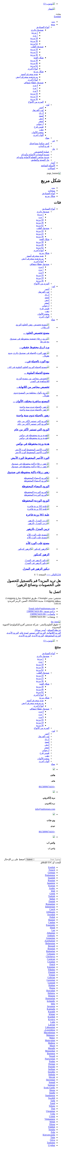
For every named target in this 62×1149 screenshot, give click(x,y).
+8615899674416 (47, 786)
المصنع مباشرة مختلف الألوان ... (31, 401)
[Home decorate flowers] (38, 520)
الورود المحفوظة (53, 635)
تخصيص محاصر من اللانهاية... (33, 386)
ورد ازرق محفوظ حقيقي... (34, 347)
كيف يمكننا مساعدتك (39, 143)
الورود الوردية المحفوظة (35, 500)
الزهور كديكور (41, 554)
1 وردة (35, 32)
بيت (53, 21)
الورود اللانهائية (54, 633)
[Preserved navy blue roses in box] (30, 463)
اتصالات (51, 168)
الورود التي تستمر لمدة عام (33, 633)
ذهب (41, 129)
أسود (41, 115)
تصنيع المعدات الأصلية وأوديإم (35, 154)
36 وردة (34, 41)
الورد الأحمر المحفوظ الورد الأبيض (30, 457)
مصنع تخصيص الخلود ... (36, 332)
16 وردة (34, 49)
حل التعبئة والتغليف (40, 160)
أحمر (41, 107)
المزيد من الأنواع (36, 102)
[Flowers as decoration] (41, 549)
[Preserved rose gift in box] (34, 435)
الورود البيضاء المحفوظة (35, 486)
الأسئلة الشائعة (48, 165)
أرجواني (40, 124)
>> (47, 574)
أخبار (52, 163)
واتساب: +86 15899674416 (42, 614)
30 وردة (34, 60)
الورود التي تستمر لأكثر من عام (31, 429)
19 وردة (34, 96)
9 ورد (35, 91)
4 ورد (35, 85)
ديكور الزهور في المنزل (36, 568)
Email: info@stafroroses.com (42, 608)
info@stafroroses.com (45, 809)
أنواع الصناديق (42, 27)
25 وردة (34, 52)
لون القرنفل (38, 110)
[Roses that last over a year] (33, 421)
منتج (53, 24)
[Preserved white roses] (36, 478)
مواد (47, 138)
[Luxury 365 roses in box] (38, 506)
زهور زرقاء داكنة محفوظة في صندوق (28, 472)
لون (47, 104)
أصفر (41, 121)
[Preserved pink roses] (36, 492)
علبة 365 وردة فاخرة (37, 514)
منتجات (51, 190)
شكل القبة (39, 57)
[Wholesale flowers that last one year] (34, 407)
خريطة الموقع (54, 630)
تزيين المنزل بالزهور (38, 529)
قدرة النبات (43, 146)
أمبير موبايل (40, 630)
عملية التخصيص (41, 151)
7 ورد (35, 35)
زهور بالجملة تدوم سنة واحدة (32, 415)
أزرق (41, 113)
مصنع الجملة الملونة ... (36, 372)
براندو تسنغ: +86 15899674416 (41, 611)
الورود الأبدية (13, 633)
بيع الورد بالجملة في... (37, 361)
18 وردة (34, 38)
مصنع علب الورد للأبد (37, 543)
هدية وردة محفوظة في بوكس (32, 443)
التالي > (52, 574)
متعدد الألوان (38, 132)
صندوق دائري (37, 30)
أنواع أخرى (33, 68)
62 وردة (34, 44)
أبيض (41, 118)
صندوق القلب (37, 46)
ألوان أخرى (38, 135)
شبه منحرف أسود (29, 74)
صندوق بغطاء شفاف (34, 82)
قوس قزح (39, 127)
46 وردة (34, 63)
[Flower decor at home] (37, 560)
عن (53, 140)
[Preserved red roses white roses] (32, 449)
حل (53, 149)
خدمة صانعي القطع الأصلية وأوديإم (33, 157)
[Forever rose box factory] (38, 534)
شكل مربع (39, 71)
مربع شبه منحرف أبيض (27, 77)
